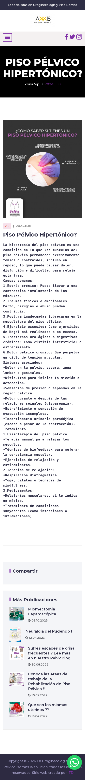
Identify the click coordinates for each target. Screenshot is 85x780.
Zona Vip (32, 84)
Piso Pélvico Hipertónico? (40, 234)
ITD (70, 773)
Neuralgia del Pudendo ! (48, 631)
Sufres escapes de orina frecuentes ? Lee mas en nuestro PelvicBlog (51, 653)
